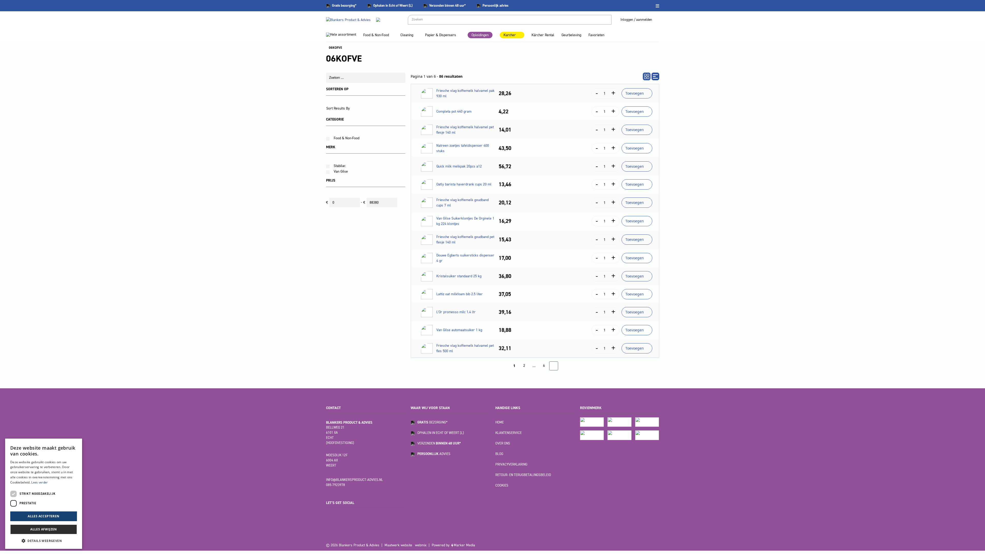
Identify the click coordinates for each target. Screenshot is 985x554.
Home (499, 422)
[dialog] (43, 494)
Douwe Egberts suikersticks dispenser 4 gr (465, 258)
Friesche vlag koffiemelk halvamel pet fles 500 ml (465, 348)
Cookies (501, 485)
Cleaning (406, 35)
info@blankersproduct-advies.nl (354, 480)
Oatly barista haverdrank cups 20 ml (463, 184)
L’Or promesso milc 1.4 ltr (456, 312)
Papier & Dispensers (440, 35)
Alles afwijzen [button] (43, 529)
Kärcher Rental (542, 35)
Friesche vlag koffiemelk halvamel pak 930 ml (465, 93)
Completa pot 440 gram (453, 111)
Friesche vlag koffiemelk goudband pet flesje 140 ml (465, 239)
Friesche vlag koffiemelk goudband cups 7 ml (462, 202)
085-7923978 (335, 485)
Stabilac (340, 165)
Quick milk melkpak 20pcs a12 (459, 166)
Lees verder (39, 482)
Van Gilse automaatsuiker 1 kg (459, 330)
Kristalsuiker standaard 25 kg (458, 276)
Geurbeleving (571, 35)
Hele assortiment (343, 34)
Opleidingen (480, 35)
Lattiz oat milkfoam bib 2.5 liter (459, 294)
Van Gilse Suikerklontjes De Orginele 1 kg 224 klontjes (465, 221)
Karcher (510, 35)
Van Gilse (341, 171)
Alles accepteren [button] (43, 516)
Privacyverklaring (511, 464)
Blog (499, 454)
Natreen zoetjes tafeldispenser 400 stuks (462, 148)
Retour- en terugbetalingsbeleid (523, 475)
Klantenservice (508, 433)
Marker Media (464, 545)
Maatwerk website (398, 545)
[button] (43, 541)
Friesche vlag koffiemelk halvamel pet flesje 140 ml (465, 130)
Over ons (502, 443)
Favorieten (596, 35)
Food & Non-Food (376, 35)
